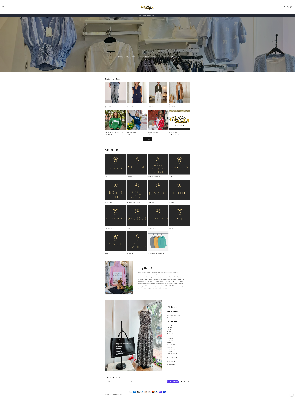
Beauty (171, 228)
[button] (3, 7)
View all (147, 139)
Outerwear (151, 228)
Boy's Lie (108, 202)
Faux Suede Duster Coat (174, 104)
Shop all (147, 63)
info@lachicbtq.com (173, 364)
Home (171, 202)
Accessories (108, 228)
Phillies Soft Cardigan (153, 132)
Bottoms (129, 177)
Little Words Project (133, 202)
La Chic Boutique (111, 394)
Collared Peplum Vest (131, 104)
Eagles (171, 177)
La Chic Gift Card (173, 132)
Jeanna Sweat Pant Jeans (111, 104)
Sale (106, 253)
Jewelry (150, 202)
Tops (106, 177)
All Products (130, 253)
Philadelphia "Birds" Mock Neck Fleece (114, 132)
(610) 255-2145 (171, 361)
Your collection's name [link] (155, 253)
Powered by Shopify (119, 394)
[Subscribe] (131, 381)
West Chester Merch (154, 177)
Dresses (129, 228)
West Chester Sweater (131, 132)
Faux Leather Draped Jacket (154, 104)
